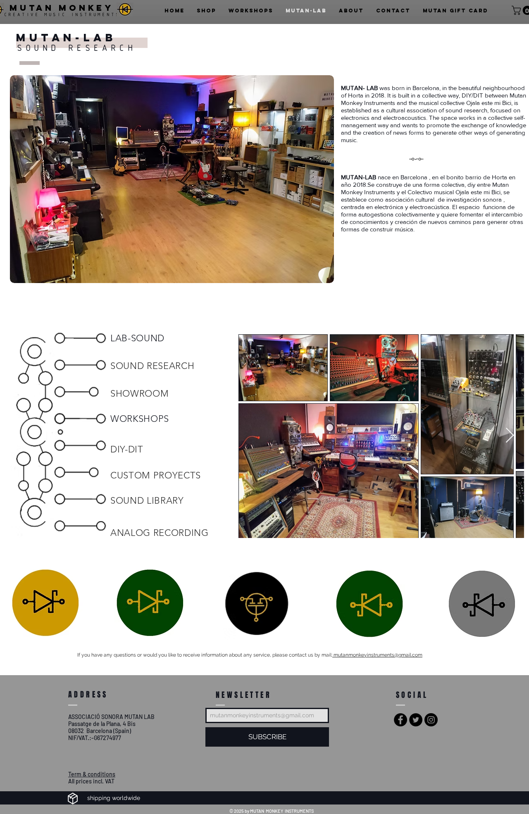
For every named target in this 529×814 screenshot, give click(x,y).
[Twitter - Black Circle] (415, 719)
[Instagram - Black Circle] (431, 719)
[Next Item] (510, 436)
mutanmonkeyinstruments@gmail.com (377, 655)
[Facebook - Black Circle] (400, 719)
